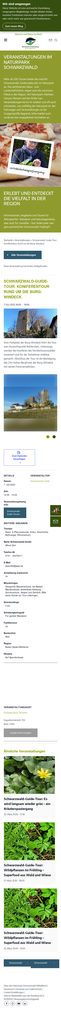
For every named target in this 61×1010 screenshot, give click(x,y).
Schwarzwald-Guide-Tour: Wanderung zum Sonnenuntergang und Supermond (17, 963)
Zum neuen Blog (14, 26)
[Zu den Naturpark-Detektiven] (55, 510)
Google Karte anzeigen (20, 732)
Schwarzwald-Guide (40, 481)
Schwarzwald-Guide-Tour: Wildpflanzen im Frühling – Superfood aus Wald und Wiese (27, 870)
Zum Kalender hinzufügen (19, 457)
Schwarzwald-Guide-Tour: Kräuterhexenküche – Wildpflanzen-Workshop (43, 963)
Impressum (9, 989)
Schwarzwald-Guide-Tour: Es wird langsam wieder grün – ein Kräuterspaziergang (27, 804)
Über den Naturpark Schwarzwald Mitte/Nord (25, 985)
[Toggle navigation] (5, 41)
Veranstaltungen (22, 240)
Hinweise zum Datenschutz (28, 989)
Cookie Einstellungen (13, 992)
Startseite (8, 240)
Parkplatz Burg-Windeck (15, 712)
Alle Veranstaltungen (23, 255)
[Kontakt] (55, 521)
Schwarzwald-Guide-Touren (13, 512)
